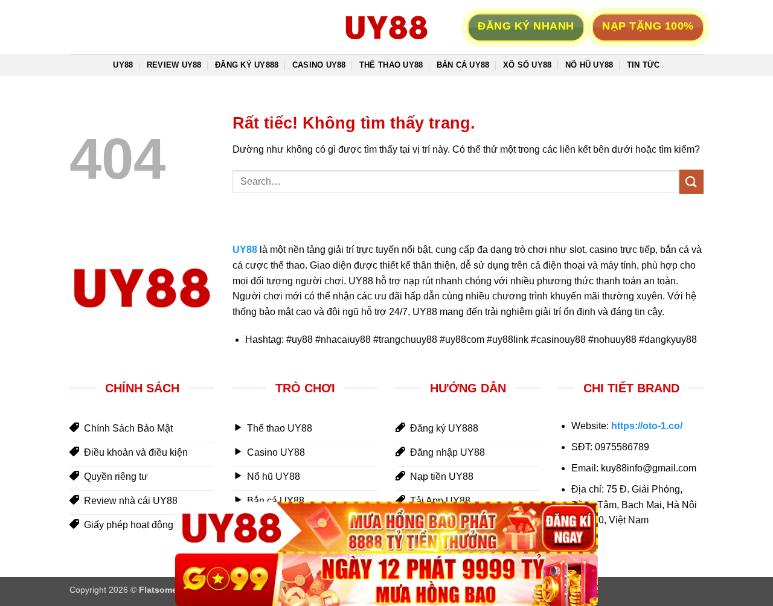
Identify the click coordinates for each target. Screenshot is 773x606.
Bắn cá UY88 (463, 64)
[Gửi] (691, 181)
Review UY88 (174, 64)
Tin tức (643, 64)
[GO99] (386, 579)
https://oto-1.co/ (646, 426)
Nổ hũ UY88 (589, 64)
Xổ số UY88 (527, 64)
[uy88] (386, 27)
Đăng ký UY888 (246, 64)
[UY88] (386, 528)
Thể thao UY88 (391, 64)
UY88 (123, 64)
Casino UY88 (319, 64)
